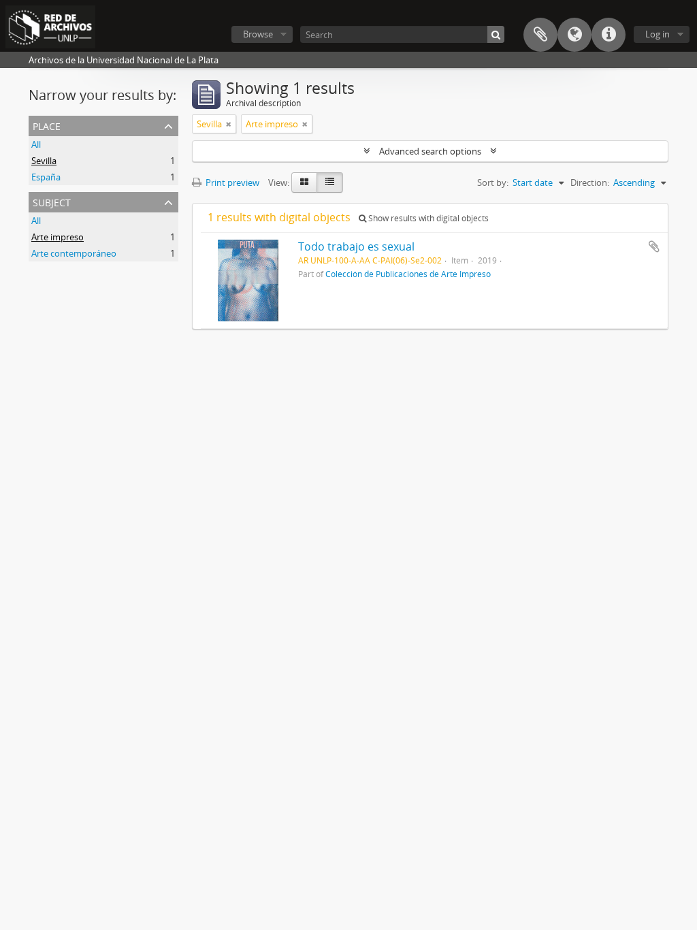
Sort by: (492, 182)
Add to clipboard (654, 246)
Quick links (608, 35)
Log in (657, 34)
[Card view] (304, 182)
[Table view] (330, 182)
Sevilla (43, 161)
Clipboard (540, 35)
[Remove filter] (228, 124)
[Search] (495, 34)
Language (574, 35)
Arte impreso (57, 237)
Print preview (231, 182)
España (46, 177)
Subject (52, 201)
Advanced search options (430, 151)
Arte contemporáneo (73, 253)
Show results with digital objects (427, 218)
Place (47, 125)
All (36, 144)
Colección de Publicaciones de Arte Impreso (408, 273)
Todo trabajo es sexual (356, 246)
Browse (258, 34)
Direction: (589, 182)
